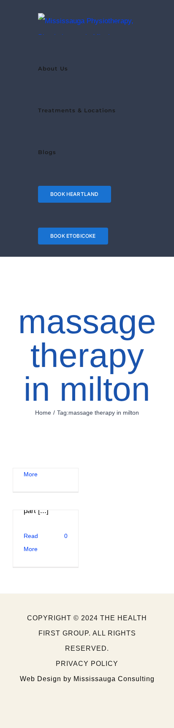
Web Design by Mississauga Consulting (87, 678)
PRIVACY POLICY (87, 663)
